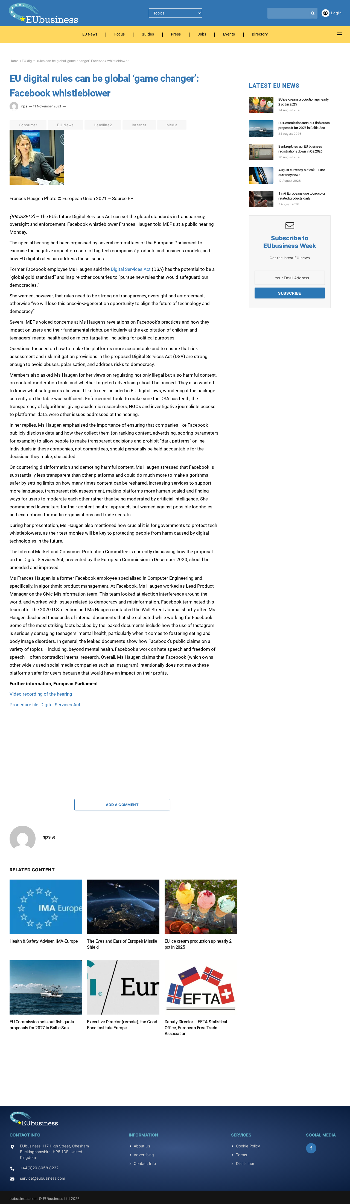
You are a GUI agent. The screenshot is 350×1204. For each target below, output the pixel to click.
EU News (89, 35)
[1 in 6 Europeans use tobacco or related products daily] (263, 199)
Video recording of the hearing (41, 694)
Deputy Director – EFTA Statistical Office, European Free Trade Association (196, 1027)
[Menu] (339, 34)
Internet (139, 125)
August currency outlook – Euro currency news (301, 172)
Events (229, 35)
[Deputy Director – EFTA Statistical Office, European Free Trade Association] (201, 987)
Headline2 (103, 125)
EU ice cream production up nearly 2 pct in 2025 (198, 944)
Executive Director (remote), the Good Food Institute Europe (122, 1024)
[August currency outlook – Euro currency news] (263, 175)
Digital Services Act (130, 269)
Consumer (28, 125)
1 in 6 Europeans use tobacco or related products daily (301, 195)
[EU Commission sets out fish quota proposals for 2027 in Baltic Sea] (46, 987)
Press (176, 35)
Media (172, 125)
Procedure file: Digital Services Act (45, 704)
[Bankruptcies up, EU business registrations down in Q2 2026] (263, 152)
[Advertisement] (51, 743)
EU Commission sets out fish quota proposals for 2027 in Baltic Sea (42, 1024)
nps (24, 106)
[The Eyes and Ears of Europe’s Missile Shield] (123, 907)
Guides (148, 35)
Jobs (202, 35)
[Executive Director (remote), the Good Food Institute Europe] (123, 987)
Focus (119, 35)
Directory (260, 35)
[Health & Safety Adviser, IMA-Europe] (46, 907)
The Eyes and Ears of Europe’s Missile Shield (122, 944)
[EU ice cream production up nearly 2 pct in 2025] (201, 907)
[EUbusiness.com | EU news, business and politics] (43, 13)
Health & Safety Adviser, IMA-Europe (44, 941)
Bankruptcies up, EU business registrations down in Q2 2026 (300, 148)
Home (14, 61)
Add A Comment (122, 804)
